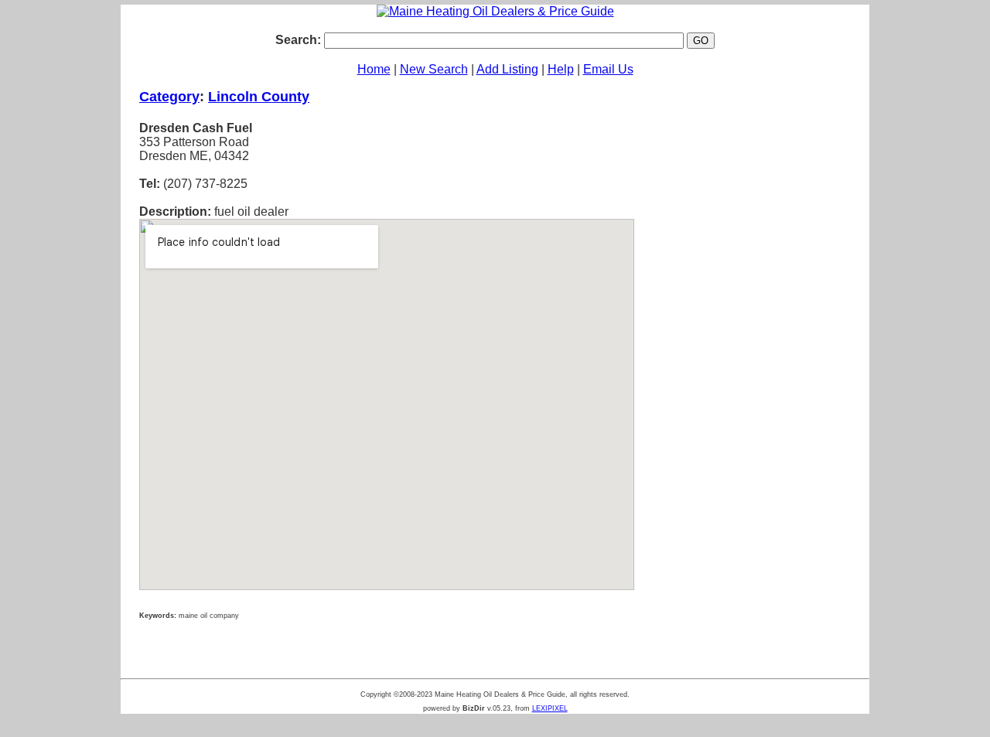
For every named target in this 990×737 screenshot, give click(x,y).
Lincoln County (258, 96)
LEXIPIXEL (550, 708)
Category (169, 96)
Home (374, 69)
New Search (434, 69)
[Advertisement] (752, 332)
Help (561, 69)
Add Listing (507, 69)
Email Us (608, 69)
